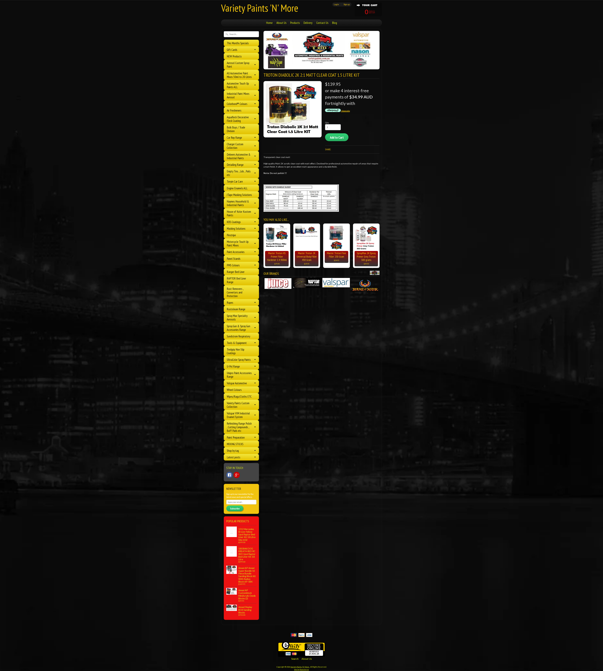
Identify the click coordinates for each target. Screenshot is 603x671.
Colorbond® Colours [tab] (237, 104)
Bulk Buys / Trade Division (236, 129)
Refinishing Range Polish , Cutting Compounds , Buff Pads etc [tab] (239, 427)
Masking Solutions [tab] (236, 228)
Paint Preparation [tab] (236, 437)
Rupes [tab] (230, 302)
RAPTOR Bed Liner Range (236, 280)
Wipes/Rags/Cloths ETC (239, 396)
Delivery (308, 23)
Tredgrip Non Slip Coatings (235, 351)
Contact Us (322, 23)
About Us (281, 23)
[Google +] (237, 475)
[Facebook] (229, 475)
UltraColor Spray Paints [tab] (239, 360)
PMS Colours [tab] (233, 265)
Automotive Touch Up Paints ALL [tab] (238, 85)
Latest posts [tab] (233, 457)
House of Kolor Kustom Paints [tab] (239, 213)
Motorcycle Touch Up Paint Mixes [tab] (238, 243)
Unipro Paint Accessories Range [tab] (239, 374)
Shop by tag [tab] (233, 451)
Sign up (347, 4)
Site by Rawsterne (301, 669)
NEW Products (234, 56)
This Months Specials (238, 43)
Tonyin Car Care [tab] (235, 181)
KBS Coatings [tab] (234, 222)
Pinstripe (231, 235)
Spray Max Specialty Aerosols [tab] (237, 317)
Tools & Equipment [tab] (237, 343)
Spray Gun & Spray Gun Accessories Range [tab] (238, 328)
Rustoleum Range (236, 309)
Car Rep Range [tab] (234, 137)
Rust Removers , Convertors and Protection (235, 292)
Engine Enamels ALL (237, 188)
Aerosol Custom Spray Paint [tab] (238, 64)
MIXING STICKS (235, 444)
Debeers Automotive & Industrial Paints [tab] (238, 156)
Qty (327, 122)
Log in (336, 4)
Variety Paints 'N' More (259, 7)
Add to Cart (337, 137)
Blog (334, 23)
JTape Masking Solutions (239, 195)
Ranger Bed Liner (235, 272)
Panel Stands (233, 258)
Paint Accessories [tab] (235, 252)
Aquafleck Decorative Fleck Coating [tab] (238, 119)
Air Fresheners (234, 110)
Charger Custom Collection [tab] (235, 146)
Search (295, 658)
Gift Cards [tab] (232, 50)
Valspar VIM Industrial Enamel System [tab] (238, 415)
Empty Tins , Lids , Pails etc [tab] (239, 173)
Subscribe (235, 508)
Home (269, 23)
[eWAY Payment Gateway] (301, 654)
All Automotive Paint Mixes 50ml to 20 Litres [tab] (239, 75)
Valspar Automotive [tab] (237, 383)
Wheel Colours (234, 389)
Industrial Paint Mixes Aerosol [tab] (238, 95)
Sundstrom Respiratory (238, 336)
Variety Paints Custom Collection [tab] (238, 405)
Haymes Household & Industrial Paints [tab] (238, 203)
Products (295, 23)
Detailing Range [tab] (235, 165)
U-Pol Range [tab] (233, 366)
